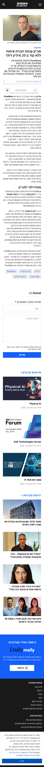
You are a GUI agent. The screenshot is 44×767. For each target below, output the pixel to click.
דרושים (39, 690)
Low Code (34, 276)
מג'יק (37, 271)
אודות (40, 694)
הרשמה (20, 667)
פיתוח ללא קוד (19, 276)
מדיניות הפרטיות (36, 705)
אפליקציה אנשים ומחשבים (32, 708)
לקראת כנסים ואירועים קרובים (31, 727)
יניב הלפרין (37, 81)
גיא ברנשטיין (25, 271)
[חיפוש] (3, 4)
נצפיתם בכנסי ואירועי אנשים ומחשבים (28, 723)
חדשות (37, 47)
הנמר (40, 698)
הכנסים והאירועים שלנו (34, 720)
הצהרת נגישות (37, 701)
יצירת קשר (38, 687)
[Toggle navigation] (39, 4)
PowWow (11, 271)
